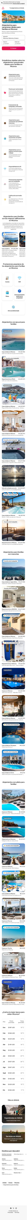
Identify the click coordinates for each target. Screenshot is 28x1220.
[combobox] (13, 38)
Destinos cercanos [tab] (6, 1154)
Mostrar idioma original (19, 3)
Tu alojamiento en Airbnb (17, 8)
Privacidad (10, 1212)
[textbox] (7, 44)
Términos (16, 1212)
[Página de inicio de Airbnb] (3, 8)
